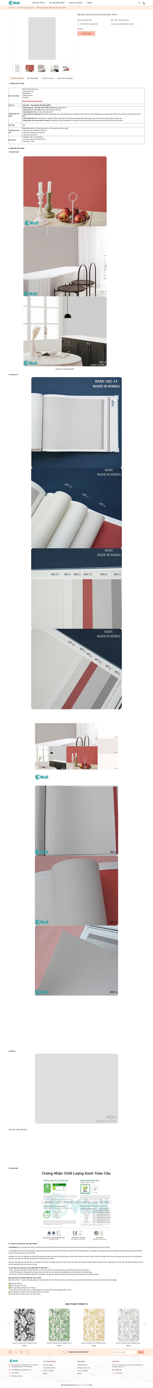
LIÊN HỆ (89, 3)
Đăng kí (140, 1352)
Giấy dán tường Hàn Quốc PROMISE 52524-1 (128, 1343)
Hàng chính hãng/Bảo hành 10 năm (124, 24)
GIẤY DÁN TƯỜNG (38, 3)
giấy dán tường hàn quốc (68, 1385)
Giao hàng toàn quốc (86, 20)
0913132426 (15, 1373)
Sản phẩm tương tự (76, 1304)
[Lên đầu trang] (149, 1386)
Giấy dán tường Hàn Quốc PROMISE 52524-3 (59, 1343)
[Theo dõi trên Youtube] (27, 1352)
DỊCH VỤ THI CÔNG (75, 3)
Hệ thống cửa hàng (17, 1376)
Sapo (90, 1385)
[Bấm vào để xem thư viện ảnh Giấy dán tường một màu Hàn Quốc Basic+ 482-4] (42, 38)
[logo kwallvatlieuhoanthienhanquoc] (13, 1361)
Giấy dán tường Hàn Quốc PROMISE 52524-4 (24, 1343)
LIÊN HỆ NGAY (86, 33)
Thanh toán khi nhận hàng (121, 20)
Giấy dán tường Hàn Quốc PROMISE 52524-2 (93, 1343)
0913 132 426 (118, 1373)
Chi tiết (24, 1325)
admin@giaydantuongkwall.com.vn (21, 1370)
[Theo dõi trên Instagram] (21, 1352)
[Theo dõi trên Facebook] (10, 1352)
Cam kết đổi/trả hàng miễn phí (89, 24)
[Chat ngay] (15, 1352)
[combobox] (83, 139)
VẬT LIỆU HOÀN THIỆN (56, 3)
